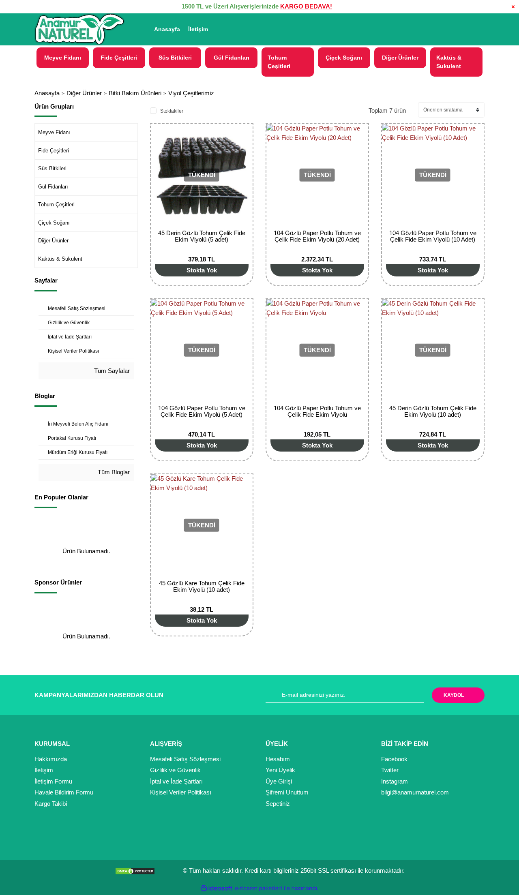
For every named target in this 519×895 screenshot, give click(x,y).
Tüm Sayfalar (111, 370)
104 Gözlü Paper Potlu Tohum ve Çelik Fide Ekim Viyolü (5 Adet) (201, 411)
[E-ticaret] (258, 888)
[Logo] (79, 29)
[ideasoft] (216, 888)
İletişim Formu (53, 781)
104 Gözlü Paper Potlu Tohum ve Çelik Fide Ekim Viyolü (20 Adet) (317, 236)
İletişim (198, 29)
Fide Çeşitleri (53, 151)
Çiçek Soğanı (54, 223)
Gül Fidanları (53, 187)
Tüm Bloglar (113, 472)
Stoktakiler (171, 111)
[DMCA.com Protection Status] (137, 870)
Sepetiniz (278, 803)
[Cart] (474, 29)
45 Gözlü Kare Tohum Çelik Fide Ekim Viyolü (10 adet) (201, 586)
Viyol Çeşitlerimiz (191, 93)
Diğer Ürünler (53, 241)
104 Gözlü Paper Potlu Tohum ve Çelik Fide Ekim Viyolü (317, 411)
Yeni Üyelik (280, 770)
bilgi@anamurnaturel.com (415, 792)
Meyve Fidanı (54, 132)
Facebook (394, 759)
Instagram (394, 781)
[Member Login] (433, 29)
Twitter (390, 770)
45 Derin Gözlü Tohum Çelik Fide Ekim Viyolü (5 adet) (201, 236)
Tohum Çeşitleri (56, 204)
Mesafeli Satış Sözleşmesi (185, 759)
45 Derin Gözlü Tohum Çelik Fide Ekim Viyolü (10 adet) (432, 411)
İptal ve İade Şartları (176, 781)
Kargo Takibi (50, 803)
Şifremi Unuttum (287, 792)
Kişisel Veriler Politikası (180, 792)
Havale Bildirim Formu (63, 792)
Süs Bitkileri (52, 168)
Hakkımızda (50, 759)
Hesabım (278, 759)
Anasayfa (167, 29)
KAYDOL (454, 695)
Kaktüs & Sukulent (60, 259)
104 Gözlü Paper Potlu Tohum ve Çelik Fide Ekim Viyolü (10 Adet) (432, 236)
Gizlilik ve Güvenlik (175, 770)
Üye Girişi (279, 781)
